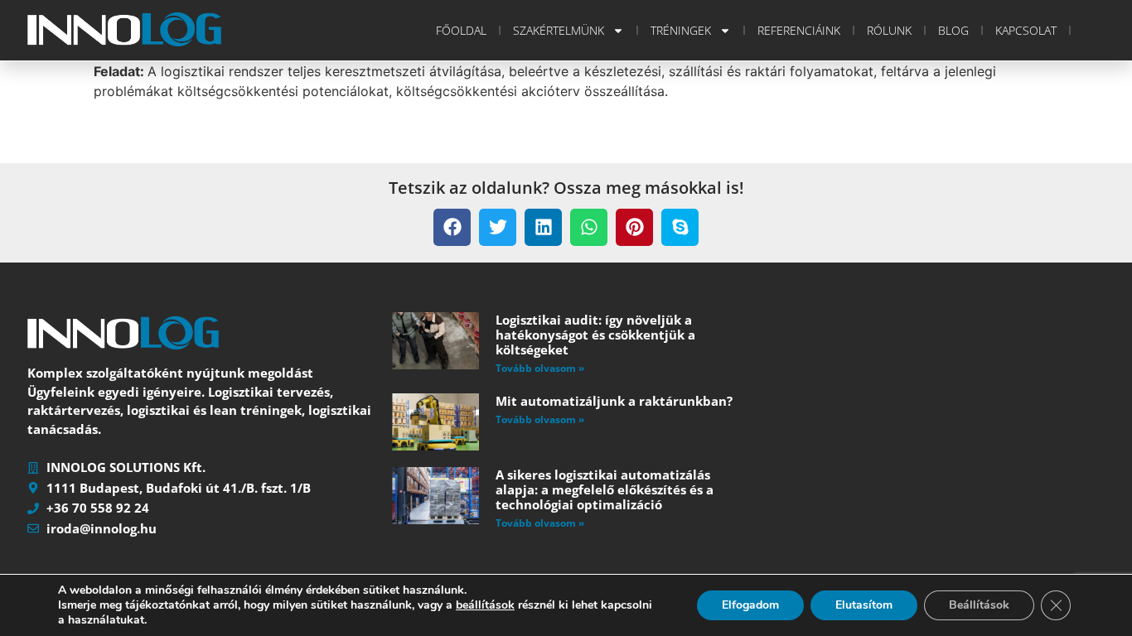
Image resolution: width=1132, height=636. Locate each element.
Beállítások (979, 605)
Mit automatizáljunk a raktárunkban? (614, 401)
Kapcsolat (1026, 30)
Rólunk (889, 30)
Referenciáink (798, 30)
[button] (452, 227)
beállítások (485, 605)
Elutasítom (864, 605)
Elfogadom (750, 605)
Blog (953, 30)
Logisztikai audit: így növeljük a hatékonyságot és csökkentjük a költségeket (595, 334)
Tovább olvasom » (540, 368)
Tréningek (681, 30)
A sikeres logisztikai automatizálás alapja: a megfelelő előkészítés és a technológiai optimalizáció (605, 489)
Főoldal (461, 30)
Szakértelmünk (558, 30)
